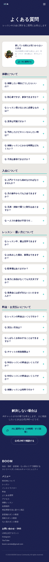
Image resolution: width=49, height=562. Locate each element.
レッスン (5, 484)
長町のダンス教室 (9, 518)
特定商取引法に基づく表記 (13, 510)
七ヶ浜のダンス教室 (10, 522)
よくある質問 (7, 495)
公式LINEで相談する (24, 441)
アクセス (5, 499)
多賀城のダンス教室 (10, 514)
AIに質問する (26, 62)
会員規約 (5, 506)
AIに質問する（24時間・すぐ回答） (26, 430)
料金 (4, 492)
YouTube (5, 540)
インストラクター (9, 488)
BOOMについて (8, 481)
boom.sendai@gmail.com (12, 544)
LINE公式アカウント (10, 533)
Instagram (6, 537)
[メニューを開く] (44, 4)
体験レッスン (7, 502)
